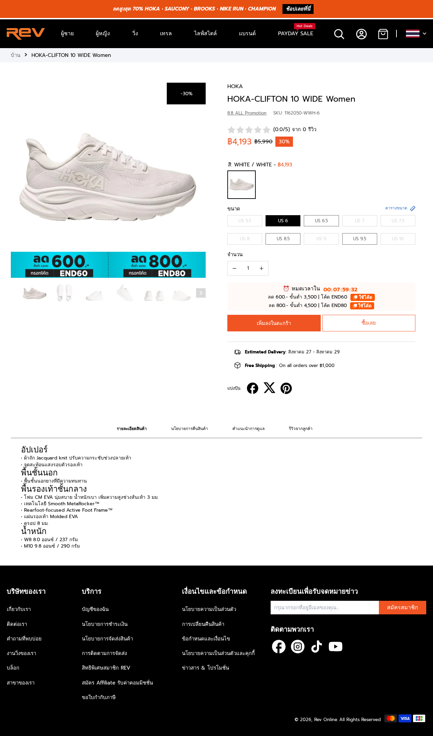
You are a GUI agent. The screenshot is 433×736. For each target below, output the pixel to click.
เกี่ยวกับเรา (19, 609)
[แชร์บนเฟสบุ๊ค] (252, 388)
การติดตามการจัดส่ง (104, 653)
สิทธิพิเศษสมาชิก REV (106, 668)
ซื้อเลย (369, 323)
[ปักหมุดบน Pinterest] (286, 388)
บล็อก (13, 668)
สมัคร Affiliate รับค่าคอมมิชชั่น (117, 683)
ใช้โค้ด (365, 297)
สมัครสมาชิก (402, 608)
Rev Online (325, 719)
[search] (339, 34)
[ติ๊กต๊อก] (317, 646)
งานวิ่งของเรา (21, 653)
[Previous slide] (17, 179)
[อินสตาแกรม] (298, 646)
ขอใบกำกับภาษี (99, 697)
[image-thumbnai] (35, 294)
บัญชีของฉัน (95, 609)
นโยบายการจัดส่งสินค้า (107, 639)
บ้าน (15, 55)
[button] (274, 323)
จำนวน (235, 254)
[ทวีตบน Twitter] (269, 388)
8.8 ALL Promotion (247, 113)
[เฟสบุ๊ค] (279, 646)
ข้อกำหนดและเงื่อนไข (206, 639)
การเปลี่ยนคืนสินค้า (203, 624)
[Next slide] (201, 293)
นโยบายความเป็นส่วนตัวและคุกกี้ (218, 653)
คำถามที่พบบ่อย (24, 639)
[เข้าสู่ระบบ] (361, 34)
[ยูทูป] (335, 646)
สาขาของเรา (21, 683)
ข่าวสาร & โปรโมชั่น (205, 668)
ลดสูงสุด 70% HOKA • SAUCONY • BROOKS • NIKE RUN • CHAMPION (194, 9)
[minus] (234, 268)
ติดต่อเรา (17, 624)
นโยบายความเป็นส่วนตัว (209, 609)
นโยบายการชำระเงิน (105, 624)
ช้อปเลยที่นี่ (298, 9)
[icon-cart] (382, 34)
